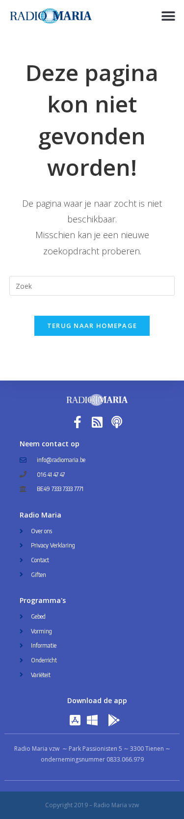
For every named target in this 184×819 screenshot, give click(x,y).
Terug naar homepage (92, 325)
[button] (168, 16)
